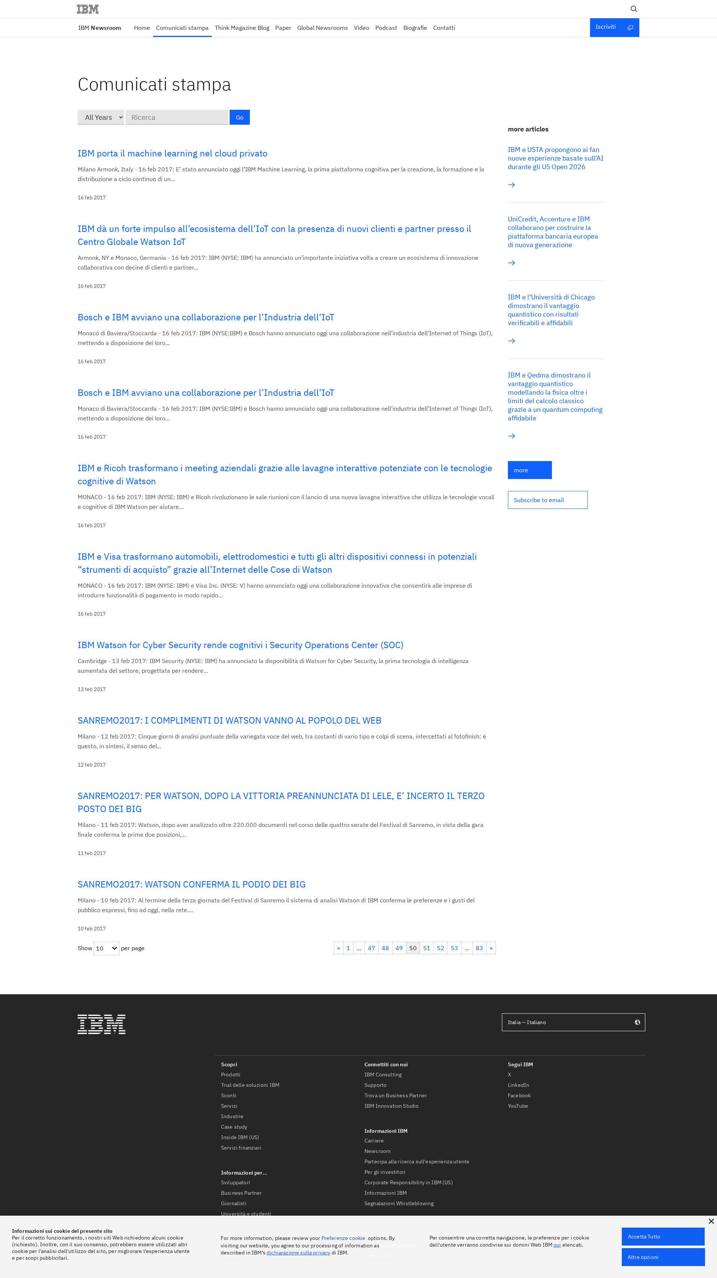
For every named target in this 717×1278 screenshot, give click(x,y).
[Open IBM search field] (634, 9)
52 (440, 948)
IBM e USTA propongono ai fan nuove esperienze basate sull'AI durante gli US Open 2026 (555, 158)
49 (399, 948)
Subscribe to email (539, 500)
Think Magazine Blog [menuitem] (242, 27)
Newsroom (99, 27)
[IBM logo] (90, 9)
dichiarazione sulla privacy (298, 1252)
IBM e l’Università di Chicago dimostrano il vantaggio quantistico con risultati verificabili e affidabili (551, 310)
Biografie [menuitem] (415, 27)
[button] (548, 500)
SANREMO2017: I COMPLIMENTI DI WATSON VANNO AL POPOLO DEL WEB (230, 720)
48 (385, 948)
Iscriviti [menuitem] (606, 26)
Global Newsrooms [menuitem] (322, 27)
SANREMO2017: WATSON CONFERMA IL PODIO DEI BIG (192, 884)
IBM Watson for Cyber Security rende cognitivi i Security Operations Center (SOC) (241, 645)
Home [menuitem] (142, 27)
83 (479, 948)
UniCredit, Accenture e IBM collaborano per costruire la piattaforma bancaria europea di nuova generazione (553, 232)
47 (371, 948)
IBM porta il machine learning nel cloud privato (172, 153)
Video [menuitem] (361, 27)
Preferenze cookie (344, 1238)
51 (427, 948)
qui (557, 1244)
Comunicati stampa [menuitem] (182, 27)
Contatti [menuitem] (444, 27)
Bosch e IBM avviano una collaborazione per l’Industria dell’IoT (206, 317)
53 (454, 948)
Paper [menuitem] (283, 27)
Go (239, 117)
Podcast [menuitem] (386, 27)
